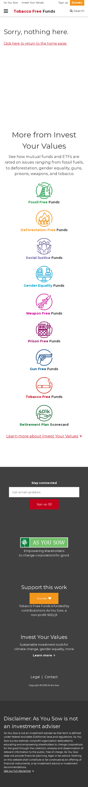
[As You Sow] (44, 543)
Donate (77, 2)
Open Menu (6, 11)
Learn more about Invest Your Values (42, 436)
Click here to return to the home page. (35, 43)
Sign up (63, 2)
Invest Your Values (33, 2)
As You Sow (11, 2)
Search (78, 11)
